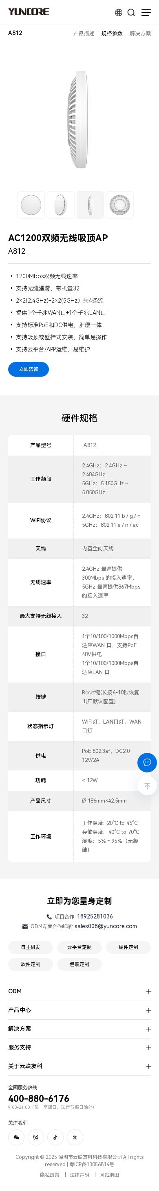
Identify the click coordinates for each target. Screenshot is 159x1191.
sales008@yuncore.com (106, 926)
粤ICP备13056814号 (91, 1164)
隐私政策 (50, 1175)
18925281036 (95, 916)
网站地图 (109, 1175)
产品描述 (84, 34)
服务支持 (19, 1047)
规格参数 (112, 34)
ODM (15, 991)
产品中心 (19, 1010)
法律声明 (79, 1175)
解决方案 (140, 34)
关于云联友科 (25, 1066)
